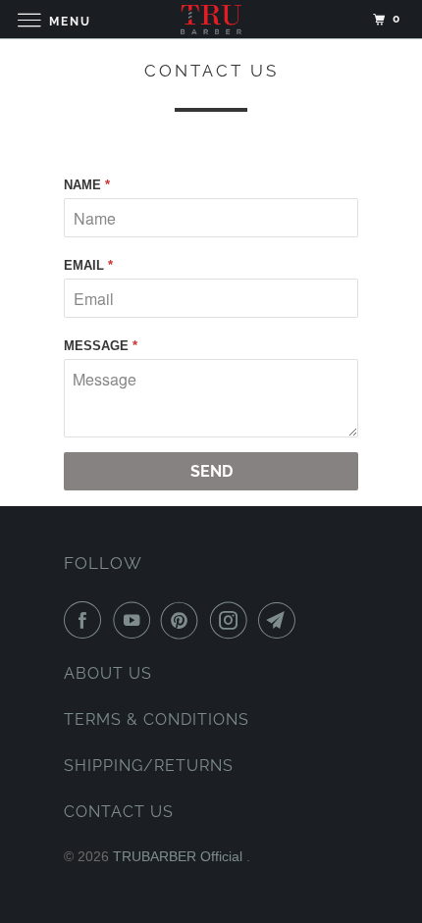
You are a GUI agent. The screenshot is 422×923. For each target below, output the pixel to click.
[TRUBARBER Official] (211, 19)
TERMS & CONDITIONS (156, 719)
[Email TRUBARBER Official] (280, 620)
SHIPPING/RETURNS (149, 765)
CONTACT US (119, 811)
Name (87, 185)
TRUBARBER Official (179, 856)
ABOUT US (108, 673)
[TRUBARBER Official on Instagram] (232, 620)
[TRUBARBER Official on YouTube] (135, 620)
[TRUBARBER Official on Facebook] (86, 620)
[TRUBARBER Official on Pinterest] (183, 620)
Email (88, 265)
